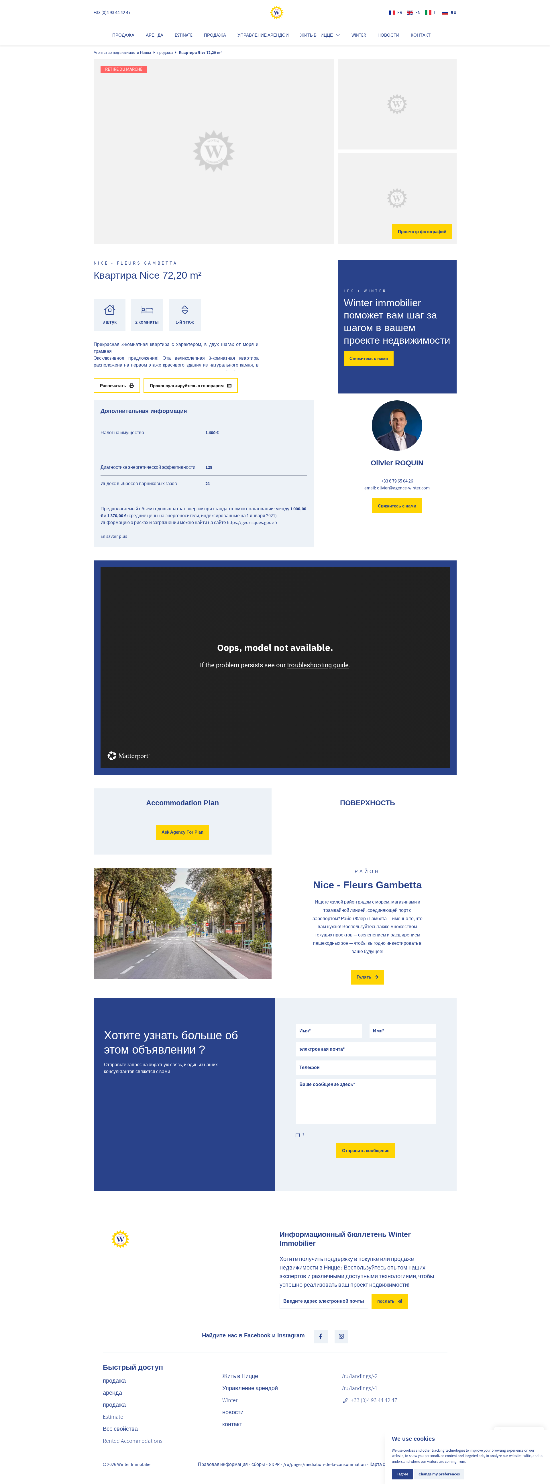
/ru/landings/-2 (360, 1376)
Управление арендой (263, 35)
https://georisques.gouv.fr (252, 522)
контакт (421, 35)
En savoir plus (114, 536)
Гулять (364, 977)
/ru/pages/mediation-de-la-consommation (324, 1464)
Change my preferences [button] (439, 1474)
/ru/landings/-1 (360, 1388)
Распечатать (113, 385)
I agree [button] (402, 1474)
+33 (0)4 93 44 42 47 (112, 12)
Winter (358, 35)
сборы (258, 1464)
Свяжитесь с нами (368, 358)
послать (385, 1301)
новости (388, 35)
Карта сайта (382, 1464)
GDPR (274, 1464)
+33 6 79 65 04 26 (397, 481)
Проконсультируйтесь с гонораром (187, 385)
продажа (123, 35)
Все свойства (120, 1428)
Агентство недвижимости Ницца (122, 52)
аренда (154, 35)
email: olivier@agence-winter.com (397, 488)
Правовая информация (223, 1464)
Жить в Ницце (240, 1376)
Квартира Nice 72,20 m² (200, 52)
